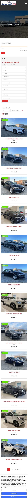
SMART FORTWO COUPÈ (14, 430)
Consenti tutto (14, 493)
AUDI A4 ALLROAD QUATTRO (14, 168)
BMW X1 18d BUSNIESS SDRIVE (14, 459)
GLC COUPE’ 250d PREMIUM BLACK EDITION (14, 401)
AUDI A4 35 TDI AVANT (14, 284)
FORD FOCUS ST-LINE (14, 255)
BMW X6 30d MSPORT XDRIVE (14, 226)
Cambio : (9, 65)
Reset (5, 101)
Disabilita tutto (14, 496)
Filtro (3, 53)
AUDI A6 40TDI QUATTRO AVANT (14, 139)
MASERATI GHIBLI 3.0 (14, 372)
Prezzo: (2, 49)
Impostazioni (14, 490)
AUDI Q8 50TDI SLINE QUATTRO (14, 343)
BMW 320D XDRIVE (14, 197)
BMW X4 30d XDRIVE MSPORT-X (14, 314)
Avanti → (17, 469)
